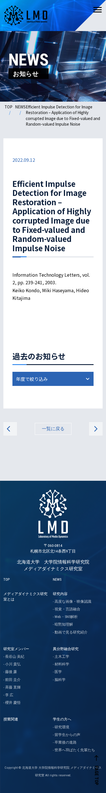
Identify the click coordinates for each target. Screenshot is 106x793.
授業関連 (10, 719)
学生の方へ (62, 719)
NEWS (20, 107)
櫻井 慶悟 (13, 702)
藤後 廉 (11, 672)
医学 (58, 672)
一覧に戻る (53, 428)
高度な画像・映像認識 (73, 601)
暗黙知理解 (64, 624)
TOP (8, 107)
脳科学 (60, 680)
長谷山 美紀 (14, 656)
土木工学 (62, 656)
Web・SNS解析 (66, 617)
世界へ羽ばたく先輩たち (75, 750)
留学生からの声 (67, 735)
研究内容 (60, 594)
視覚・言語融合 (67, 609)
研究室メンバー (16, 649)
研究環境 (62, 727)
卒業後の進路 (66, 742)
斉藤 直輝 (13, 687)
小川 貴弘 (13, 664)
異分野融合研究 (66, 649)
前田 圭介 (13, 680)
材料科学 (62, 664)
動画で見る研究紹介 (71, 632)
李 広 (9, 695)
